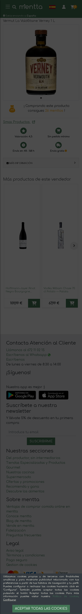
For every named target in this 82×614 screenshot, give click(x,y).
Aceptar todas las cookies (41, 608)
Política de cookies (65, 596)
